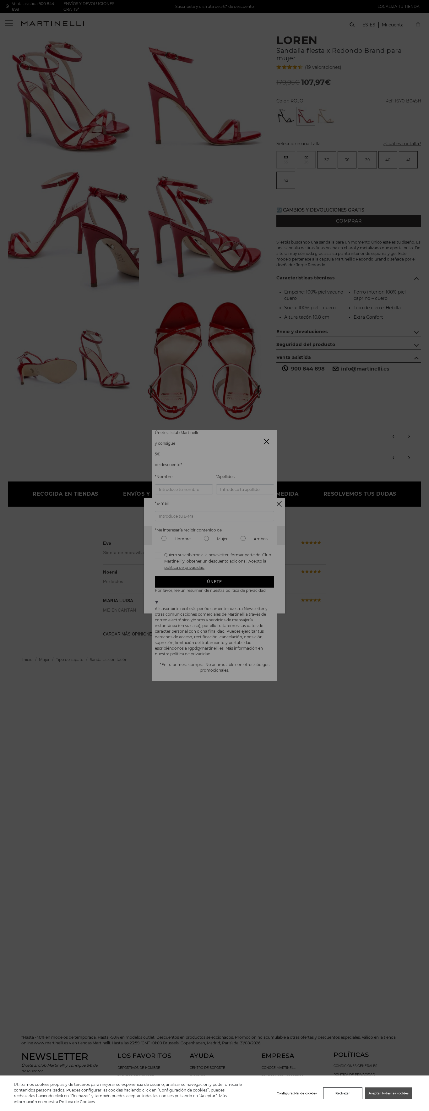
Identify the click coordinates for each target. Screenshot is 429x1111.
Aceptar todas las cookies (389, 1093)
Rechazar (342, 1093)
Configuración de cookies (297, 1093)
